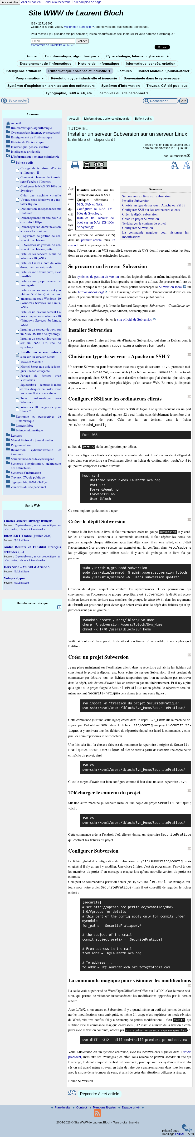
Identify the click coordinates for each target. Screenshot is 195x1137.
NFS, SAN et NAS (89, 204)
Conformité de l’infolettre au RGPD (53, 45)
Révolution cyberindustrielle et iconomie (84, 78)
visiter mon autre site (77, 27)
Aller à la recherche (58, 2)
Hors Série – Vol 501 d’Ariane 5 (26, 566)
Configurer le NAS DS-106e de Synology (95, 210)
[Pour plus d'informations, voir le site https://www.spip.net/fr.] (187, 1130)
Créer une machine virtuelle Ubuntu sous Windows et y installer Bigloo (40, 199)
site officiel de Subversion (134, 319)
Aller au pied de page (88, 2)
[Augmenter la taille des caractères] (174, 168)
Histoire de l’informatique (98, 63)
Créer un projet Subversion (140, 218)
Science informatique (29, 430)
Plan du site (63, 1107)
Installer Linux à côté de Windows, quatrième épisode (40, 265)
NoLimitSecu (21, 540)
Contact (82, 1107)
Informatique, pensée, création (151, 63)
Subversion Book (170, 286)
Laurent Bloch (178, 156)
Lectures (124, 71)
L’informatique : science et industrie (79, 71)
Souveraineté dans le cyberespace (152, 78)
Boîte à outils (143, 118)
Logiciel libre (24, 425)
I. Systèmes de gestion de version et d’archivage (40, 238)
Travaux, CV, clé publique (167, 86)
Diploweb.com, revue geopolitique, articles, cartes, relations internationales (32, 527)
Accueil (32, 56)
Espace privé (131, 1107)
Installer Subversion (135, 200)
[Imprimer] (75, 168)
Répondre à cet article (99, 1094)
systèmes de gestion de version (98, 276)
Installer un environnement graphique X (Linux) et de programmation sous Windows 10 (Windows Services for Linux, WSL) (40, 298)
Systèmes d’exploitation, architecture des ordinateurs (51, 86)
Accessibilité (10, 2)
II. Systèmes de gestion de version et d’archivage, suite (40, 247)
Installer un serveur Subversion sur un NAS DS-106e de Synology (40, 342)
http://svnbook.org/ (91, 292)
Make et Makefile (31, 362)
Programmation (30, 78)
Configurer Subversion (137, 227)
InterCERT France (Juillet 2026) (28, 535)
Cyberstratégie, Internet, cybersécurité (137, 56)
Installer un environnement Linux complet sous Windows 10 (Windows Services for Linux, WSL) (40, 318)
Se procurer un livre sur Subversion (146, 196)
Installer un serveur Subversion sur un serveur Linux (40, 354)
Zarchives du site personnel (124, 93)
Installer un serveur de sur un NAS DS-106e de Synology (40, 331)
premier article (91, 240)
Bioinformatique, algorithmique (72, 56)
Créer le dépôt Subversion (139, 214)
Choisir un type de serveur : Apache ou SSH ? (153, 205)
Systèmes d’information (120, 86)
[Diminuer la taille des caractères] (186, 168)
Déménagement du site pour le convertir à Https (40, 219)
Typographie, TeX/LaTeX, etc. (69, 93)
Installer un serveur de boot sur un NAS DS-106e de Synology (95, 222)
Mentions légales (105, 1107)
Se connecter (18, 100)
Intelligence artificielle (24, 71)
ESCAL (180, 1134)
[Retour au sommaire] (189, 264)
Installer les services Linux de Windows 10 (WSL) (40, 256)
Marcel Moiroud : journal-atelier (163, 71)
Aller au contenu (31, 2)
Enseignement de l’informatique (45, 63)
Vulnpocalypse (14, 578)
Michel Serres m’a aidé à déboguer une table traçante (40, 368)
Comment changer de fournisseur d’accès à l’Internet (40, 179)
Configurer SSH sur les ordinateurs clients (151, 209)
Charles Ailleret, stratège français (28, 520)
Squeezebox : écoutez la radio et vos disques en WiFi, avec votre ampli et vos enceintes (40, 388)
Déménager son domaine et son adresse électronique (40, 228)
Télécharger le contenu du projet (144, 223)
